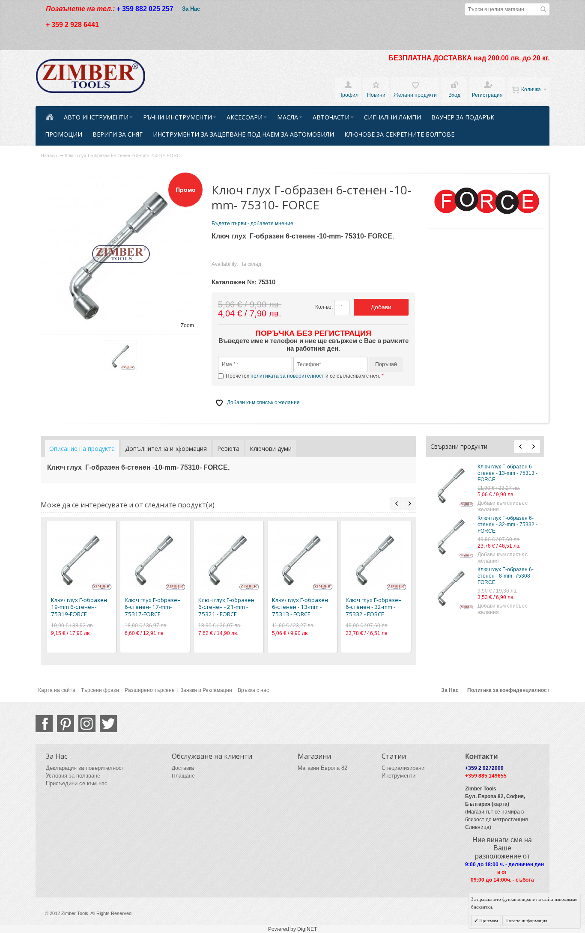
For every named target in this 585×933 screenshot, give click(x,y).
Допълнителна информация (166, 448)
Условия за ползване (73, 775)
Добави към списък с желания (503, 506)
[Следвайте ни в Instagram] (87, 723)
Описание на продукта (82, 448)
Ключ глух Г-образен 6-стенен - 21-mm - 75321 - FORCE (226, 607)
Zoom (187, 325)
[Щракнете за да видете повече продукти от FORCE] (486, 201)
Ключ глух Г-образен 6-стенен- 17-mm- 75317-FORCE (153, 607)
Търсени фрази (100, 690)
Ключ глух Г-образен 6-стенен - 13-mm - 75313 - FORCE (507, 473)
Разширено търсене (150, 690)
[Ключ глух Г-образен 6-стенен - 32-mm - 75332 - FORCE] (451, 536)
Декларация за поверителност (85, 768)
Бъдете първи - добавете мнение (252, 224)
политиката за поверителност (287, 376)
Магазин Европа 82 (322, 768)
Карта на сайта (56, 690)
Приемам (488, 920)
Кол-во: (324, 307)
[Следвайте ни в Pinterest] (65, 723)
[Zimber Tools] (91, 76)
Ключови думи (271, 448)
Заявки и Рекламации (206, 690)
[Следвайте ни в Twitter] (108, 723)
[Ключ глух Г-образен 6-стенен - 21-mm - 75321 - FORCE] (228, 559)
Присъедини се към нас (76, 783)
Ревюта (228, 448)
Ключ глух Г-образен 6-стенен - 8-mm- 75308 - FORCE (506, 575)
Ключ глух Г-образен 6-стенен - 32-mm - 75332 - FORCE (507, 524)
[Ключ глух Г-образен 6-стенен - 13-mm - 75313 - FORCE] (451, 485)
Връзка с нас (253, 690)
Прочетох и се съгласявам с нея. (304, 376)
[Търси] (543, 9)
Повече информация (526, 920)
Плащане (183, 776)
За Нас (191, 9)
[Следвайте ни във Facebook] (44, 723)
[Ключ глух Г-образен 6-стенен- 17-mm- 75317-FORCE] (155, 559)
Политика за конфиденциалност (508, 690)
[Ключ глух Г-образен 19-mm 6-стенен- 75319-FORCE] (81, 559)
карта (500, 804)
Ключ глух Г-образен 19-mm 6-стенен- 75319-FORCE (79, 607)
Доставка (183, 768)
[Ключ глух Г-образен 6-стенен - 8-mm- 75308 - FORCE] (451, 587)
